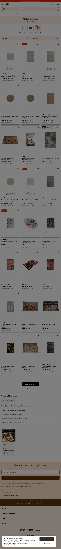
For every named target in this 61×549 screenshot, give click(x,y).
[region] (29, 541)
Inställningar (47, 543)
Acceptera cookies (47, 539)
